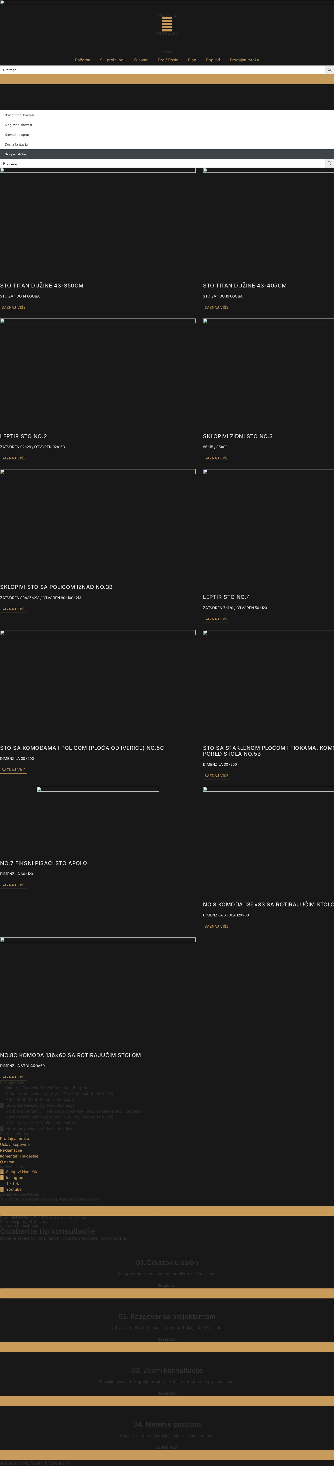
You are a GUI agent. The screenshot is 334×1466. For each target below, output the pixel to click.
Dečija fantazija (16, 144)
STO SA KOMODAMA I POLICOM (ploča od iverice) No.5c (82, 748)
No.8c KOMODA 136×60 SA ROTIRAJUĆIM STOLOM (70, 1055)
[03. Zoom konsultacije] (167, 1358)
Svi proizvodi (112, 59)
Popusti (213, 59)
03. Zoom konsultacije (167, 1370)
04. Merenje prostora (167, 1424)
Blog (192, 59)
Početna (82, 59)
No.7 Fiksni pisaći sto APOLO (43, 863)
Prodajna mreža (244, 59)
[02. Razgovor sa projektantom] (167, 1304)
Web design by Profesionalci (26, 1221)
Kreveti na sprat (17, 135)
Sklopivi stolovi (16, 154)
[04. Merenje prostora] (167, 1412)
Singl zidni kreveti (18, 125)
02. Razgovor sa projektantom (167, 1316)
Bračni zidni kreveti (19, 115)
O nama (141, 59)
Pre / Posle (168, 59)
